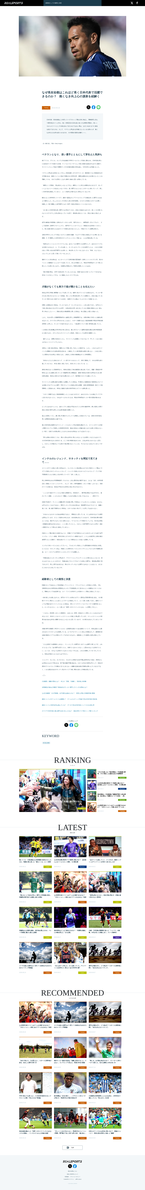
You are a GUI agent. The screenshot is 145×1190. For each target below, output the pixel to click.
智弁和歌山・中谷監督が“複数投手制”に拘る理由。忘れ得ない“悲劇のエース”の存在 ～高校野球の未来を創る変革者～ (112, 796)
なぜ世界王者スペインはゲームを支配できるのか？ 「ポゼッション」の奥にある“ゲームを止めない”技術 (112, 807)
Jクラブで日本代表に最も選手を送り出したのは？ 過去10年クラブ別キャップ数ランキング (70, 711)
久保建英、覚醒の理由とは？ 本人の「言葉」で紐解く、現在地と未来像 (64, 681)
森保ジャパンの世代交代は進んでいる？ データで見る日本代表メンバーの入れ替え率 (68, 705)
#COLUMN (46, 743)
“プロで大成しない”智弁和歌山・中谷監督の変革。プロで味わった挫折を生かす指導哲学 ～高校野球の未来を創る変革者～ (112, 773)
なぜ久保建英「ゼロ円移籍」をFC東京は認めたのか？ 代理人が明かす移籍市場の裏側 (68, 693)
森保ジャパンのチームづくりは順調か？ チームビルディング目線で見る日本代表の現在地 (69, 699)
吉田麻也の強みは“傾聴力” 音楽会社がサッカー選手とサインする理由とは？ (64, 687)
